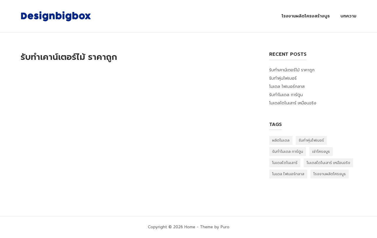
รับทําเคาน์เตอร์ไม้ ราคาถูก (292, 70)
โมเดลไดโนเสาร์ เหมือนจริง (292, 103)
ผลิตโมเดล (281, 140)
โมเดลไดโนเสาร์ (284, 162)
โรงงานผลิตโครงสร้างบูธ (306, 16)
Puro (225, 227)
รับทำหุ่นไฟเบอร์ (283, 78)
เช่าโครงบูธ (321, 151)
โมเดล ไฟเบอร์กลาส (287, 86)
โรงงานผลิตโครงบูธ (329, 174)
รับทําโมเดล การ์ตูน (286, 95)
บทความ (348, 16)
